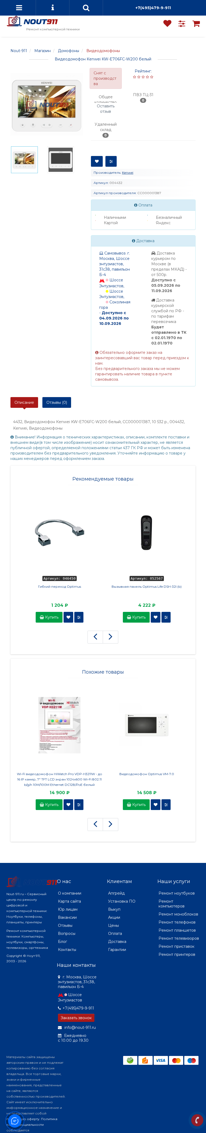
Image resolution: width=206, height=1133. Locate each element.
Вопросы (66, 933)
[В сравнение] (111, 161)
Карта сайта (69, 901)
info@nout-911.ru (79, 1027)
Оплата (115, 933)
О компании (69, 893)
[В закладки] (97, 161)
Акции (114, 917)
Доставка (117, 941)
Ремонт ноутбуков (177, 893)
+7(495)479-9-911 (153, 7)
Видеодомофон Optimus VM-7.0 (146, 774)
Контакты (67, 949)
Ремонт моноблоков (178, 914)
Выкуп (114, 909)
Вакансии (67, 917)
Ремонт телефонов (177, 922)
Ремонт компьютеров (172, 904)
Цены (113, 925)
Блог (62, 941)
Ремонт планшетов (177, 930)
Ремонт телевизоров (179, 938)
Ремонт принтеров (177, 954)
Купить (51, 617)
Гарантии (117, 949)
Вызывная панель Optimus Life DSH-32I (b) (147, 586)
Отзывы (65, 925)
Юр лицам (68, 909)
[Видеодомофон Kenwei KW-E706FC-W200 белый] (46, 104)
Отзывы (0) (56, 402)
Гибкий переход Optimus (59, 586)
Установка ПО (121, 901)
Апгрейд (116, 893)
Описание (24, 402)
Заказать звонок (76, 1017)
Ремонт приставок (176, 946)
